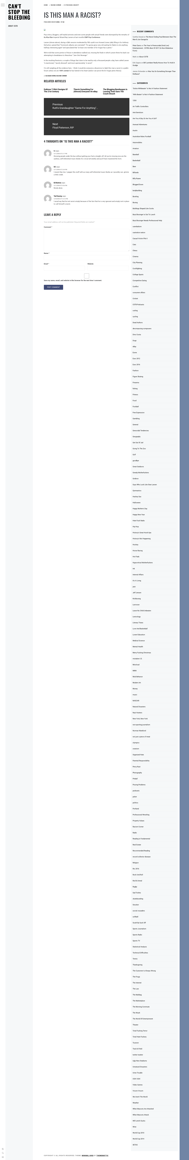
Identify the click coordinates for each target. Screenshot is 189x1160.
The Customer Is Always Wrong (144, 971)
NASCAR (136, 701)
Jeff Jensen (137, 593)
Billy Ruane (137, 179)
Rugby (135, 887)
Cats (134, 245)
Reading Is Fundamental (141, 839)
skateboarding (138, 899)
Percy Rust (136, 767)
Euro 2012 (136, 359)
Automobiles (137, 142)
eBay (134, 347)
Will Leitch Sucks (139, 1121)
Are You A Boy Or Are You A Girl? (145, 118)
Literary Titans (138, 623)
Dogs (134, 341)
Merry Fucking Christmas (142, 653)
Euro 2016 (136, 365)
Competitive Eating (140, 281)
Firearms (136, 383)
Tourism (136, 1043)
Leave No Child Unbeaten (142, 611)
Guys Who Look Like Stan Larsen (145, 485)
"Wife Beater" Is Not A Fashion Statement (148, 94)
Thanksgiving (137, 965)
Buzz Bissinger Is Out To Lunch (144, 215)
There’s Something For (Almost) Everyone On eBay (85, 90)
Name (46, 253)
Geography (136, 437)
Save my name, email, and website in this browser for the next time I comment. (73, 280)
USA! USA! (136, 1079)
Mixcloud (136, 665)
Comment (48, 227)
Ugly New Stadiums (140, 1061)
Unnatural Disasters (140, 1067)
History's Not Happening (141, 539)
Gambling (136, 419)
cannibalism (137, 227)
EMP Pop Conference (92, 37)
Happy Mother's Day (140, 509)
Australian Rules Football (142, 136)
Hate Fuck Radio (139, 521)
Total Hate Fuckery (139, 1037)
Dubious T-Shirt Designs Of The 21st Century (55, 90)
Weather (136, 1103)
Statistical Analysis (140, 947)
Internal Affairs (138, 575)
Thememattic (102, 1155)
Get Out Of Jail (138, 443)
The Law (136, 989)
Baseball (136, 155)
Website (90, 264)
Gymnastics (137, 491)
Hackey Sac (137, 497)
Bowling (135, 197)
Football (136, 407)
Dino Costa (137, 335)
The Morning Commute (141, 1007)
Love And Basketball (140, 629)
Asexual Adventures (140, 124)
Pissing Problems (139, 785)
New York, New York (140, 719)
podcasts (136, 791)
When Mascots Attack (141, 1115)
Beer (134, 167)
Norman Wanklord (139, 731)
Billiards (136, 173)
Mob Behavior (138, 677)
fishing (135, 389)
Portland (136, 809)
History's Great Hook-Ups (142, 533)
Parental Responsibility (141, 761)
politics (135, 803)
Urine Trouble (137, 1073)
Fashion (135, 371)
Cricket (135, 299)
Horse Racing (138, 551)
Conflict (135, 287)
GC (63, 22)
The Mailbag (137, 995)
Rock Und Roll (138, 875)
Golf (134, 455)
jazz (134, 587)
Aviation (136, 149)
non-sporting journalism (141, 725)
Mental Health (138, 647)
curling (135, 311)
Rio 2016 (136, 869)
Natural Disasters (139, 707)
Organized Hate (138, 755)
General (135, 425)
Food (134, 401)
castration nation (139, 233)
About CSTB (13, 26)
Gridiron (135, 479)
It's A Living (137, 581)
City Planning (137, 263)
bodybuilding (137, 191)
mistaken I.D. (137, 659)
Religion (136, 863)
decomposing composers (142, 329)
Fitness (135, 395)
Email (46, 264)
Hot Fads (136, 557)
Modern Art (137, 683)
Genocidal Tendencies (141, 431)
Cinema (135, 257)
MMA (135, 671)
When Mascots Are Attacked (143, 1109)
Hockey (135, 545)
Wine (134, 1127)
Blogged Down (51, 76)
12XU (134, 100)
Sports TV (136, 941)
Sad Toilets (137, 893)
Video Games (138, 1085)
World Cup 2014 (138, 1139)
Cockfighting (137, 269)
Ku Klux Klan (48, 37)
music (135, 695)
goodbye (136, 461)
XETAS (135, 1145)
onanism (136, 749)
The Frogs (136, 977)
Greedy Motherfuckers (141, 473)
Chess (135, 251)
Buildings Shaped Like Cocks (143, 209)
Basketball (136, 161)
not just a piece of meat (141, 737)
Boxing (135, 203)
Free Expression (138, 413)
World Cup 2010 (138, 1133)
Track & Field (137, 1049)
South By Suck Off (139, 923)
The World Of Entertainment (143, 1019)
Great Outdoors (138, 467)
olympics (136, 743)
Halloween (136, 503)
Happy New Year (139, 515)
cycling (135, 317)
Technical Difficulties (140, 953)
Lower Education (139, 635)
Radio (135, 833)
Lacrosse (136, 605)
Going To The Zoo (139, 449)
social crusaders (139, 911)
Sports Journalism (139, 929)
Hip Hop (136, 527)
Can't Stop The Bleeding (19, 11)
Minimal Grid (87, 1155)
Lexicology (137, 617)
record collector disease (141, 857)
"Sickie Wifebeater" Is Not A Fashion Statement (150, 88)
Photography (137, 773)
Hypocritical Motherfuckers (143, 563)
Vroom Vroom (138, 1091)
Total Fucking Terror (140, 1031)
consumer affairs (139, 293)
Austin (135, 130)
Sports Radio (137, 935)
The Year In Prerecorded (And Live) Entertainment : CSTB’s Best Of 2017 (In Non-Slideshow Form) (153, 48)
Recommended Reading (141, 851)
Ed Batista (57, 183)
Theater (135, 1025)
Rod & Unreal (137, 881)
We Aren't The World (140, 1097)
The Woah (136, 1013)
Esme (135, 353)
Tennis (135, 959)
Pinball (135, 779)
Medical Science (139, 641)
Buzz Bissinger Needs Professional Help (147, 221)
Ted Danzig (58, 196)
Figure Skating (138, 377)
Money (135, 689)
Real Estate (137, 845)
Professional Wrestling (141, 815)
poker (135, 797)
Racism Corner (61, 76)
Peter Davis (137, 45)
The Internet (137, 983)
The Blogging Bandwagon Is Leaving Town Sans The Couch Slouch (115, 91)
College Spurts (138, 275)
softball (135, 917)
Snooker (136, 905)
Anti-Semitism (138, 112)
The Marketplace (139, 1001)
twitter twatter (138, 1055)
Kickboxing (137, 599)
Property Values (138, 821)
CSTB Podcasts (138, 305)
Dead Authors (138, 323)
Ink (134, 569)
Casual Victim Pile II (140, 239)
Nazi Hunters (137, 713)
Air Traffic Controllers (140, 106)
